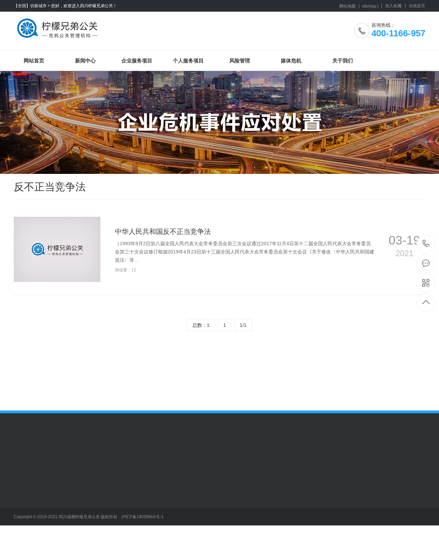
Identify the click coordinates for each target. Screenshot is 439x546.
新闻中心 (85, 60)
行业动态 (23, 497)
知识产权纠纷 (75, 538)
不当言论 (118, 486)
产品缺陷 (71, 497)
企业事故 (71, 517)
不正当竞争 (73, 486)
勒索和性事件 (123, 507)
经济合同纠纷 (75, 527)
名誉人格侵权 (123, 517)
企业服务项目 (136, 60)
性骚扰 (116, 527)
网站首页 (34, 60)
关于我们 (342, 60)
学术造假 (118, 497)
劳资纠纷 (71, 507)
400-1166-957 (426, 244)
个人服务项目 (188, 60)
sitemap (369, 6)
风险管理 (239, 60)
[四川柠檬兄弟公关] (59, 25)
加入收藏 (393, 5)
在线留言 (417, 5)
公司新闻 (23, 486)
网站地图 (347, 6)
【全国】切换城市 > (32, 5)
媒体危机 (291, 60)
